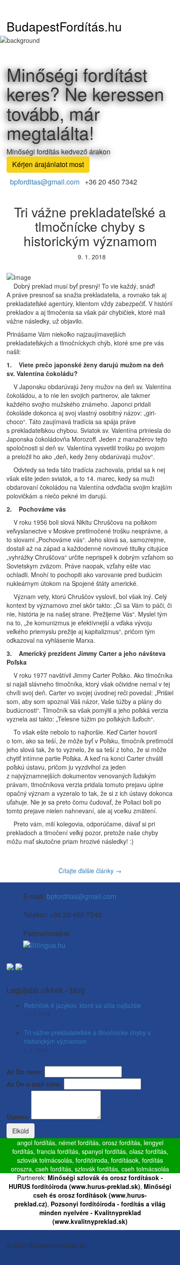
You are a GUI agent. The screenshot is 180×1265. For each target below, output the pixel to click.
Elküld (20, 1130)
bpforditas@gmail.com (45, 182)
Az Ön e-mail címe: (34, 1084)
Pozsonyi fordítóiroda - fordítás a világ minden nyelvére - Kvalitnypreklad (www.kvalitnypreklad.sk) (102, 1212)
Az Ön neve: (25, 1071)
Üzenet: (18, 1116)
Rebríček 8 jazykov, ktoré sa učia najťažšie (82, 1005)
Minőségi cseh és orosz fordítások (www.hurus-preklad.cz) (92, 1195)
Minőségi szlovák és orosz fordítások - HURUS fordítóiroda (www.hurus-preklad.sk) (86, 1182)
